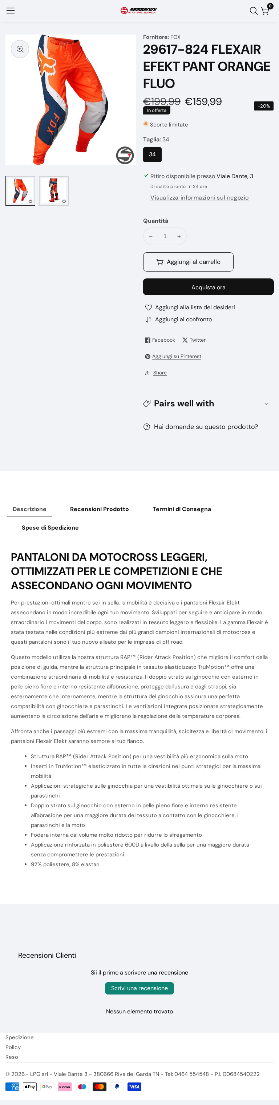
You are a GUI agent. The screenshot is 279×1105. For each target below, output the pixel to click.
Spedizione (19, 1037)
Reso (11, 1057)
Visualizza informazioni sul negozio (199, 197)
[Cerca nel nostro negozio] (255, 11)
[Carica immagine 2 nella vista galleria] (54, 191)
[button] (208, 403)
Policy (13, 1047)
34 (154, 156)
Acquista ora (208, 287)
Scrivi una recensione (139, 988)
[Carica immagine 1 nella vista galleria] (20, 191)
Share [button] (160, 372)
